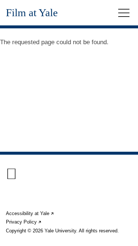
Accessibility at (30, 213)
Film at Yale (32, 12)
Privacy (24, 222)
